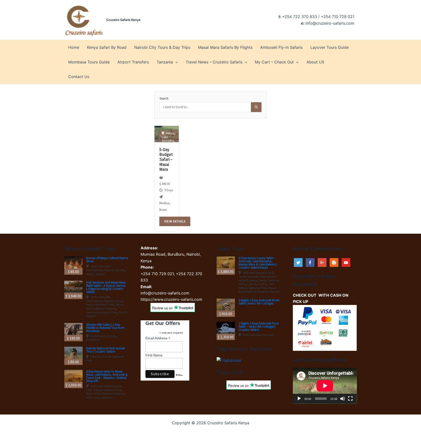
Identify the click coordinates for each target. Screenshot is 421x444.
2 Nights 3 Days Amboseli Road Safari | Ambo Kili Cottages (259, 301)
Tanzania (165, 62)
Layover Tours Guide (329, 47)
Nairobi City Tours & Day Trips (162, 47)
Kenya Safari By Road (106, 47)
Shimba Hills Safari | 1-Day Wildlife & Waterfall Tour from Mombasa (105, 328)
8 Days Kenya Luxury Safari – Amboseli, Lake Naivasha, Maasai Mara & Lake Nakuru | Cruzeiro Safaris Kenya (258, 263)
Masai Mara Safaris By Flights (225, 47)
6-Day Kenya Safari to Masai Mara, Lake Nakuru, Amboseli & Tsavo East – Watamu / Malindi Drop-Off (107, 376)
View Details (174, 221)
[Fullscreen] (350, 398)
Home (73, 47)
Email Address (157, 338)
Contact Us (78, 76)
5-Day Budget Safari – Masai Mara (166, 159)
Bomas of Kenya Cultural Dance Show (107, 259)
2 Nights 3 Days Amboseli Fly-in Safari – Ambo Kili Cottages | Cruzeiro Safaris (259, 326)
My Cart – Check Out (274, 62)
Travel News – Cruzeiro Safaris (214, 62)
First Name (154, 355)
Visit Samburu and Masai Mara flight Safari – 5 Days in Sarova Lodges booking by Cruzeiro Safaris (106, 287)
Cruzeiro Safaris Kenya (123, 20)
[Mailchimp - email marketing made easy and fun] (179, 379)
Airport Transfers (133, 62)
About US (315, 62)
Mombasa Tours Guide (89, 62)
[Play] (299, 398)
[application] (325, 386)
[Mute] (342, 398)
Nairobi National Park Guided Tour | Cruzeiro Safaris (105, 349)
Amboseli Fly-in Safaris (281, 47)
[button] (175, 62)
